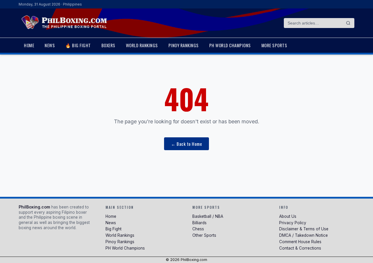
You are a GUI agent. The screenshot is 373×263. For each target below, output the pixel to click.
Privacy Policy (292, 222)
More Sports (274, 45)
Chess (198, 229)
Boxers (108, 45)
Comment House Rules (300, 241)
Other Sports (204, 235)
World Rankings (142, 45)
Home (29, 45)
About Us (287, 216)
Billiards (199, 222)
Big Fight (113, 229)
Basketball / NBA (207, 216)
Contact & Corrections (300, 248)
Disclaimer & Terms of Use (303, 229)
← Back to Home (186, 144)
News (50, 45)
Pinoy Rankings (183, 45)
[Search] (348, 23)
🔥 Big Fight (78, 45)
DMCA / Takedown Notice (303, 235)
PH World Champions (230, 45)
